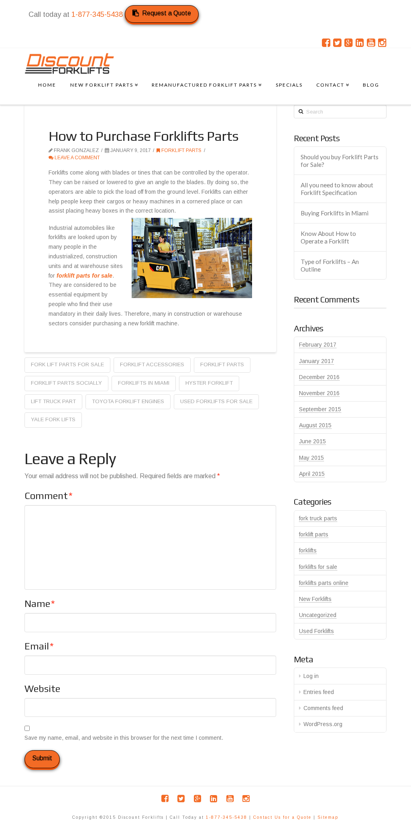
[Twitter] (337, 43)
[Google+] (348, 43)
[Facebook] (326, 43)
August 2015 (315, 425)
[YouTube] (371, 43)
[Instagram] (382, 43)
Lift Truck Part (53, 401)
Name (39, 603)
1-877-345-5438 (97, 14)
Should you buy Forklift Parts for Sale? (339, 160)
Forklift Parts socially (66, 383)
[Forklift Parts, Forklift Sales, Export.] (69, 64)
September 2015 (320, 409)
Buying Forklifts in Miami (334, 213)
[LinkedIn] (360, 43)
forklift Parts (222, 364)
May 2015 (311, 458)
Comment (48, 495)
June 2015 (312, 441)
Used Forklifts (316, 631)
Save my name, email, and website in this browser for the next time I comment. (123, 738)
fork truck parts (318, 518)
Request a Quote (166, 13)
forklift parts (180, 150)
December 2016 (319, 377)
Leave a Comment (76, 157)
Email (39, 646)
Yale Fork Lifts (53, 419)
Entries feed (318, 692)
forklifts (308, 550)
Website (42, 688)
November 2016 (319, 393)
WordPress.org (322, 724)
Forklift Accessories (152, 364)
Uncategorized (317, 615)
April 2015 (312, 474)
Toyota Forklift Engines (128, 401)
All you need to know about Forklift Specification (337, 188)
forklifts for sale (318, 567)
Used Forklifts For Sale (216, 401)
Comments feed (323, 708)
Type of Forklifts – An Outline (330, 265)
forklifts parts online (323, 583)
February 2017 (317, 344)
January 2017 (316, 361)
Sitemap (327, 817)
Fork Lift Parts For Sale (67, 364)
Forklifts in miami (143, 383)
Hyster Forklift (209, 383)
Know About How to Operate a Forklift (328, 237)
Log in (311, 676)
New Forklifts (315, 599)
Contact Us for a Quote (282, 817)
